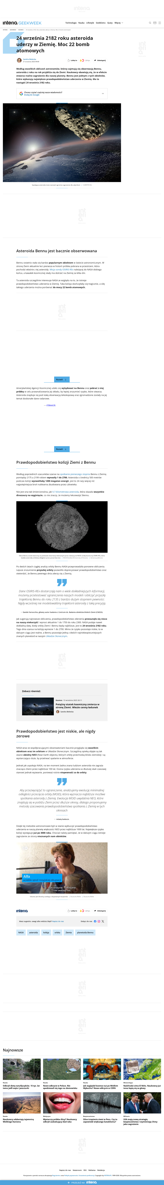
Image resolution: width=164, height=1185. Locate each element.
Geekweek (13, 30)
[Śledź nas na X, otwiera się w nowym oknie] (103, 921)
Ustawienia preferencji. (87, 1175)
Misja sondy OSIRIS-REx (61, 269)
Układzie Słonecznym (56, 636)
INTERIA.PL (108, 1175)
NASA (21, 932)
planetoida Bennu (85, 932)
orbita (57, 932)
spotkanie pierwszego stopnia (75, 474)
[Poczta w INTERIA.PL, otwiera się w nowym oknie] (154, 23)
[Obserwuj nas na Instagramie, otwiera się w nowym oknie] (99, 921)
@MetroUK (51, 405)
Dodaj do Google (43, 95)
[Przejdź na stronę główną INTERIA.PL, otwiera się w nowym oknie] (10, 23)
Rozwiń (59, 379)
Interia (5, 30)
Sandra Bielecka (29, 59)
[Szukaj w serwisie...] (150, 23)
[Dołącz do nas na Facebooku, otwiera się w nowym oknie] (95, 921)
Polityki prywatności (71, 1175)
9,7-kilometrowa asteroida (65, 491)
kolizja (46, 932)
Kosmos (21, 30)
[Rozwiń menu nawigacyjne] (159, 23)
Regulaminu (56, 1175)
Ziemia (69, 932)
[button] (70, 23)
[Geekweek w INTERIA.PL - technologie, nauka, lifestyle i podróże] (30, 23)
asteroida (33, 932)
